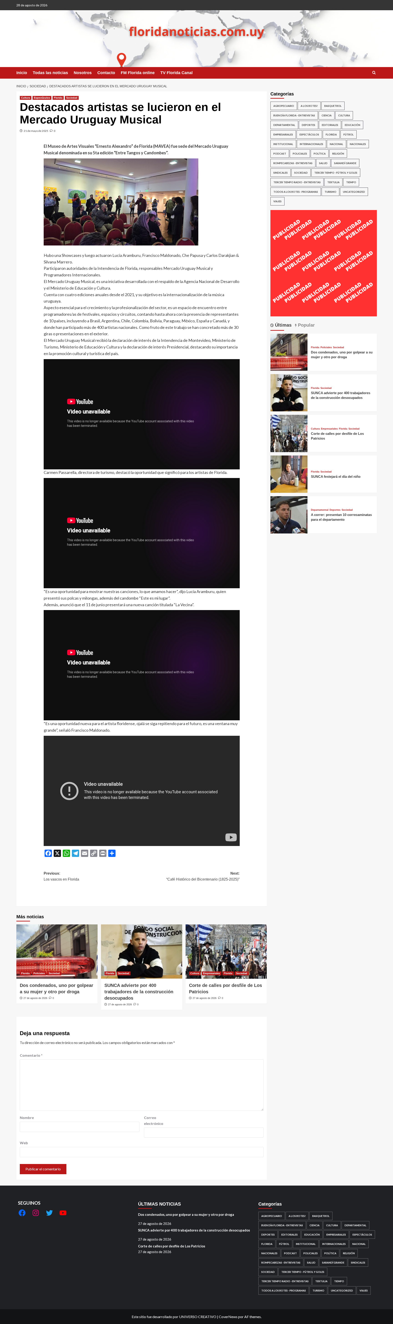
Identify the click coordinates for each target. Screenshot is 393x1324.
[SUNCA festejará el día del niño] (289, 473)
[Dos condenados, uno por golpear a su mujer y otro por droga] (57, 951)
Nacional (336, 144)
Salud (323, 163)
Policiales (39, 973)
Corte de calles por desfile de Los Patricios (171, 1246)
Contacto (106, 72)
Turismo (330, 191)
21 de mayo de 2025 (36, 131)
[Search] (374, 73)
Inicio (21, 72)
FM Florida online (138, 72)
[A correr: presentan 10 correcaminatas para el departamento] (289, 514)
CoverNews (228, 1316)
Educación (352, 124)
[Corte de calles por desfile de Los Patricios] (226, 951)
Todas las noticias (50, 72)
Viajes (277, 201)
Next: (202, 876)
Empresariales (211, 973)
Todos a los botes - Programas (295, 191)
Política (320, 153)
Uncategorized (354, 191)
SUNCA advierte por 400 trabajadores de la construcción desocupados (138, 992)
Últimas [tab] (283, 325)
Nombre (27, 1117)
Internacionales (311, 144)
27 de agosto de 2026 (35, 998)
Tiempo (351, 182)
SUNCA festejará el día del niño (335, 476)
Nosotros (83, 72)
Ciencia (327, 115)
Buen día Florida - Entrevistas (294, 115)
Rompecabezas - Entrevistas (292, 163)
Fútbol (348, 134)
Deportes (308, 124)
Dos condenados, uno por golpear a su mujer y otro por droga (186, 1214)
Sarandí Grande (345, 163)
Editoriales (330, 124)
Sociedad (71, 97)
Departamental (284, 124)
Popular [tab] (306, 325)
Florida (58, 97)
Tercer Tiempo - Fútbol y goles (335, 172)
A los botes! (309, 105)
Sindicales (280, 172)
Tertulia (333, 182)
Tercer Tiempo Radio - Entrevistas (297, 182)
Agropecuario (283, 105)
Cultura (25, 97)
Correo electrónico (153, 1120)
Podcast (279, 153)
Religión (338, 153)
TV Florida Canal (176, 72)
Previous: (61, 876)
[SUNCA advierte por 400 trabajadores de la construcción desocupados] (141, 951)
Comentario (31, 1055)
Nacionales (358, 144)
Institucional (283, 144)
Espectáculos (42, 97)
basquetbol (333, 105)
